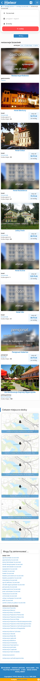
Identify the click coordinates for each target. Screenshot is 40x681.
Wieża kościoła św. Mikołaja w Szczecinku (20, 539)
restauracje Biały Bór (9, 636)
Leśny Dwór (20, 230)
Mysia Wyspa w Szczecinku (20, 496)
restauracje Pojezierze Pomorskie (13, 615)
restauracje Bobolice (9, 640)
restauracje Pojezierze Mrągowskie (13, 628)
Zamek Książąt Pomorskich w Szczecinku (20, 453)
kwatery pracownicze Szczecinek (12, 576)
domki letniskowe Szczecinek (11, 567)
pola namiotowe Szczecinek (11, 591)
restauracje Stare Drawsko (11, 652)
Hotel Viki (20, 312)
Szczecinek (4, 115)
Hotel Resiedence (20, 190)
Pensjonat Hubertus (20, 352)
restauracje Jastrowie (9, 647)
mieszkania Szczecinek (9, 580)
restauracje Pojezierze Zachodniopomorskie (16, 626)
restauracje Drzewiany (9, 643)
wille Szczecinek (7, 600)
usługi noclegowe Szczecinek (11, 598)
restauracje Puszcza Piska (10, 619)
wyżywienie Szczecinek (9, 569)
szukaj (21, 29)
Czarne (3, 80)
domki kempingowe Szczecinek (12, 564)
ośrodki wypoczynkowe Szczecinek (13, 585)
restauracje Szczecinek (9, 594)
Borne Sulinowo (6, 397)
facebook (6, 668)
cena (22, 45)
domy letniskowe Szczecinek (11, 562)
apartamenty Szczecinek (10, 560)
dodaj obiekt (20, 672)
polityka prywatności (11, 670)
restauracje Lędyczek (9, 638)
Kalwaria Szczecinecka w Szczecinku (20, 431)
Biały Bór (4, 357)
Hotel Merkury (20, 110)
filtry (21, 36)
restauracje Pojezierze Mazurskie (13, 617)
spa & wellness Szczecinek (11, 582)
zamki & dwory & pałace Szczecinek (13, 603)
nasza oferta (32, 670)
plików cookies (22, 679)
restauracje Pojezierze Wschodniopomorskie (16, 624)
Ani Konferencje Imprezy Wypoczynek (20, 392)
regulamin (30, 668)
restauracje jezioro (8, 655)
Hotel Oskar (20, 150)
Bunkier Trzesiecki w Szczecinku (20, 517)
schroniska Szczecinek (9, 596)
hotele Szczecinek (8, 573)
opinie (36, 45)
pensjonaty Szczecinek (9, 587)
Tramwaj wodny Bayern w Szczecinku (20, 474)
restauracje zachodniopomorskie (13, 658)
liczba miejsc (29, 45)
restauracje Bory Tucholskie (11, 612)
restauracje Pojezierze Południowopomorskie (17, 621)
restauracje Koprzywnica (10, 645)
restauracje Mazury (8, 610)
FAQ (37, 668)
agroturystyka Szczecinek (10, 558)
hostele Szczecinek (8, 571)
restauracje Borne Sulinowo (11, 631)
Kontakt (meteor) (18, 668)
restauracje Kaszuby (9, 608)
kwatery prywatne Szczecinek (11, 578)
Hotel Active (20, 270)
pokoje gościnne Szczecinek (11, 589)
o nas (23, 670)
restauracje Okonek (8, 634)
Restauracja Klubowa (20, 75)
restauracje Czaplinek (9, 649)
